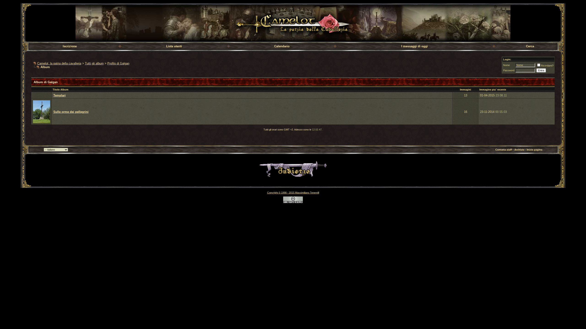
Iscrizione (70, 46)
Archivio (519, 149)
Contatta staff (503, 149)
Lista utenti (174, 46)
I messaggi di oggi (414, 46)
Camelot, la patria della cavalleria (59, 63)
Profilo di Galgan (118, 63)
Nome (506, 65)
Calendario (282, 46)
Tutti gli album (94, 63)
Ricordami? (547, 65)
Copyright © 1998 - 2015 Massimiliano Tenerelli (293, 192)
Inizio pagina (534, 149)
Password (508, 70)
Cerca (530, 46)
